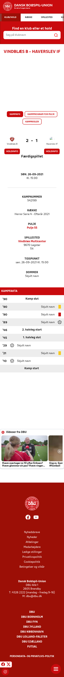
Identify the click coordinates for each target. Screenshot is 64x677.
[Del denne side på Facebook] (3, 664)
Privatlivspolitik (32, 557)
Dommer (32, 272)
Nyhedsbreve (32, 532)
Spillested (32, 237)
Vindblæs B (12, 144)
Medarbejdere (32, 547)
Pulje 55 (32, 228)
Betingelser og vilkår (32, 567)
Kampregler (32, 122)
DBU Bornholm (32, 617)
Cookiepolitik (32, 562)
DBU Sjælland (32, 641)
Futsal (32, 646)
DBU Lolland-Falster (32, 637)
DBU (32, 612)
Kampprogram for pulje (41, 114)
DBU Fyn (32, 622)
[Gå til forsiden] (26, 6)
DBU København (32, 632)
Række (32, 210)
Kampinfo (15, 114)
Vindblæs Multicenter (32, 241)
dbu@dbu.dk (34, 596)
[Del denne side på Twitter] (9, 664)
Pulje (32, 224)
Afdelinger (32, 542)
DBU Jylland (32, 627)
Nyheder (32, 537)
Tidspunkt (32, 259)
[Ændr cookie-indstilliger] (5, 671)
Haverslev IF (52, 144)
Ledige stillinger (32, 552)
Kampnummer (32, 197)
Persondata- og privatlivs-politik (32, 656)
